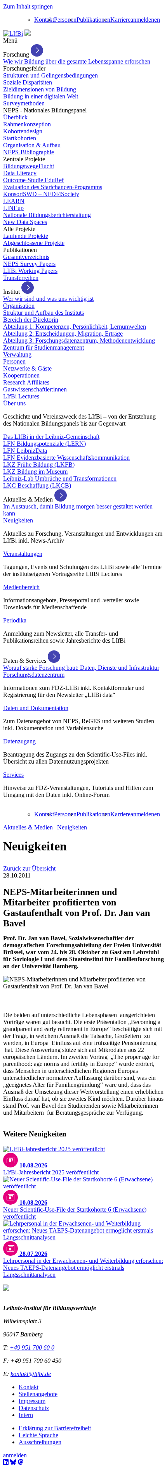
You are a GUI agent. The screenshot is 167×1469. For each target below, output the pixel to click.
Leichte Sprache (38, 1435)
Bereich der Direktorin (30, 319)
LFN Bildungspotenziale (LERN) (44, 443)
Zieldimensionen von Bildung (39, 89)
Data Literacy (20, 173)
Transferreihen (20, 277)
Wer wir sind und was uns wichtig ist (48, 298)
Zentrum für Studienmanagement (43, 347)
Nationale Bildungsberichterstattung (47, 215)
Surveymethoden (24, 103)
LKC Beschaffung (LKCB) (37, 485)
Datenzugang (19, 741)
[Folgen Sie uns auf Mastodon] (20, 1462)
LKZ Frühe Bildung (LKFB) (39, 464)
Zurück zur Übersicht (29, 868)
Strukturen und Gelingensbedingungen (50, 75)
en (157, 19)
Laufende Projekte (25, 236)
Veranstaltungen (22, 553)
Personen (65, 19)
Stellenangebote (38, 1394)
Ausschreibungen (40, 1442)
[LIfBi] (13, 33)
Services (13, 774)
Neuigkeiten (18, 520)
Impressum (32, 1401)
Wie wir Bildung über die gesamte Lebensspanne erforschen (76, 61)
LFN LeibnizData (25, 450)
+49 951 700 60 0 (32, 1347)
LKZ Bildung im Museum (35, 471)
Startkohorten (19, 138)
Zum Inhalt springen (28, 6)
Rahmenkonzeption (27, 124)
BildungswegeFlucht (28, 166)
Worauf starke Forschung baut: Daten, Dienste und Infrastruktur (81, 667)
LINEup (13, 208)
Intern (26, 1415)
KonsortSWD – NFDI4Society (41, 194)
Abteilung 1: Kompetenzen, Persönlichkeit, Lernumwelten (74, 326)
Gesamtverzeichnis (26, 256)
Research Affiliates (26, 382)
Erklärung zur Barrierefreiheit (55, 1428)
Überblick (15, 117)
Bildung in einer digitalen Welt (40, 96)
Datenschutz (34, 1408)
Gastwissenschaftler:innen (35, 389)
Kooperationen (21, 375)
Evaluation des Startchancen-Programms (52, 187)
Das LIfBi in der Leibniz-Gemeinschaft (51, 436)
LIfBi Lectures (21, 396)
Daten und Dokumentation (35, 708)
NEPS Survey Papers (29, 263)
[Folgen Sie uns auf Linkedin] (6, 1462)
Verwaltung (17, 354)
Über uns (14, 403)
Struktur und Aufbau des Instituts (43, 312)
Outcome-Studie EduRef (33, 180)
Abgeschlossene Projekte (33, 243)
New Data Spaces (25, 222)
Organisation (19, 305)
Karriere (120, 19)
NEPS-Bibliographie (28, 152)
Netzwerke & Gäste (27, 368)
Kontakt (44, 19)
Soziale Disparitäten (27, 82)
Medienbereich (21, 587)
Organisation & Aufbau (32, 145)
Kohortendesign (22, 131)
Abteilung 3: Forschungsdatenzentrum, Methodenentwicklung (79, 340)
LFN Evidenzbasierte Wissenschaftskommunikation (66, 457)
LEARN (13, 201)
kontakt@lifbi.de (30, 1374)
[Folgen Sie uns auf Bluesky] (13, 1462)
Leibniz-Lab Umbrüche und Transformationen (60, 478)
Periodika (14, 620)
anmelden (142, 19)
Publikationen (93, 19)
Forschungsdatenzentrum (33, 674)
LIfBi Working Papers (30, 270)
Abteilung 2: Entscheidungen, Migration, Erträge (63, 333)
